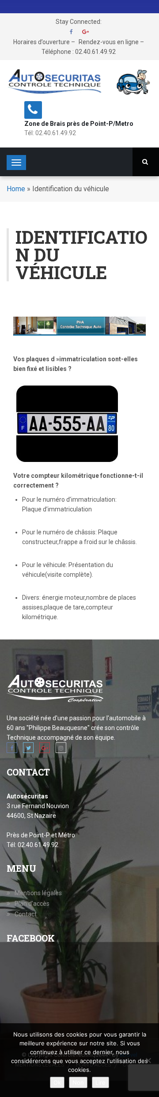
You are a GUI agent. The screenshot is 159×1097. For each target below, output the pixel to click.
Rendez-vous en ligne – (111, 41)
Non (78, 1082)
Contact (26, 914)
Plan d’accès (32, 903)
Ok (57, 1082)
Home (16, 189)
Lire (100, 1082)
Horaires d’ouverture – (44, 41)
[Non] (148, 1060)
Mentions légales (38, 893)
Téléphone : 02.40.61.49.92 (79, 51)
